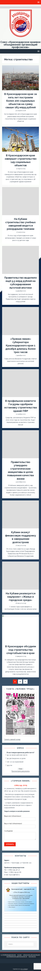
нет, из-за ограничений (15, 762)
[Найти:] (20, 944)
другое (9, 765)
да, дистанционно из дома (16, 758)
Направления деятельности (16, 956)
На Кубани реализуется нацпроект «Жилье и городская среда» (20, 597)
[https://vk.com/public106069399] (7, 6)
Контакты (32, 956)
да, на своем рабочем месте (17, 755)
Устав (19, 955)
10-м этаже (24, 969)
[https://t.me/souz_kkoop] (3, 6)
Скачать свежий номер (12, 739)
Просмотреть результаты (20, 771)
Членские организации (31, 955)
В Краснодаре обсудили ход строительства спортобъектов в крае (20, 650)
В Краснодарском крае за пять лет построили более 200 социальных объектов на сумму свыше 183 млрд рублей (20, 100)
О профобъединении (8, 955)
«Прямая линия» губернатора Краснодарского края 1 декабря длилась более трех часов (20, 345)
